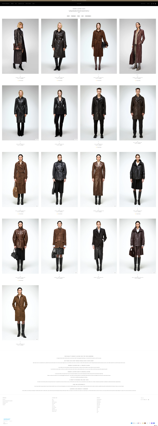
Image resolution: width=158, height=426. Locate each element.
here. (86, 377)
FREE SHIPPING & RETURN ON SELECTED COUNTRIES (79, 0)
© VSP (4, 422)
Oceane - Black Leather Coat (59, 144)
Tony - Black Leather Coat (98, 144)
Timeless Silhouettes (5, 3)
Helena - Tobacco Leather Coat (98, 77)
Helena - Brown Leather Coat (59, 77)
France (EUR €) (143, 3)
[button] (68, 16)
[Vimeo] (146, 399)
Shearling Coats (98, 400)
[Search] (153, 3)
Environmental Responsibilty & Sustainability (7, 400)
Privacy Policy (53, 403)
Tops (97, 412)
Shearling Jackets (99, 402)
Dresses (98, 411)
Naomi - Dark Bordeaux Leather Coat (137, 277)
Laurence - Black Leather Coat (20, 77)
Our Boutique (4, 403)
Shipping (53, 400)
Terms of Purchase (54, 407)
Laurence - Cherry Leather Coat (138, 77)
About (34, 3)
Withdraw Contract (54, 411)
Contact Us (4, 404)
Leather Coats (98, 403)
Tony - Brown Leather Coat (137, 142)
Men (16, 3)
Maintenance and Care (5, 402)
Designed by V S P (5, 423)
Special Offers (28, 3)
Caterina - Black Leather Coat (98, 277)
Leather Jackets (98, 404)
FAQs (52, 399)
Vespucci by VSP (21, 3)
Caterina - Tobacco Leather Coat (59, 277)
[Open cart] (155, 3)
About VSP (4, 399)
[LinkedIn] (148, 399)
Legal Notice (53, 408)
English (148, 3)
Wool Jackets (98, 407)
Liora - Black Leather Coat (20, 144)
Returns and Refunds (54, 402)
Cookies (53, 404)
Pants (97, 408)
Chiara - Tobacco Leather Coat (20, 277)
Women (12, 3)
